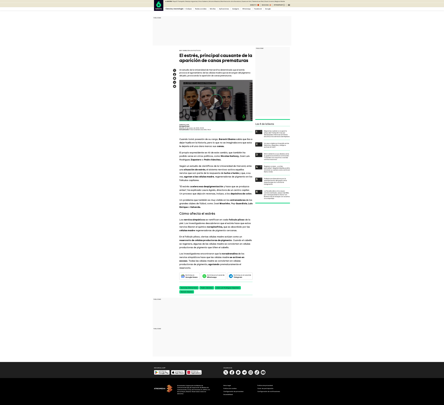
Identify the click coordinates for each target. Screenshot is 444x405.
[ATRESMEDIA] (164, 390)
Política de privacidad (265, 385)
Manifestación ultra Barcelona (231, 1)
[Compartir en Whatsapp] (175, 79)
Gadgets (235, 9)
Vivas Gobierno (203, 1)
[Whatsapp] (238, 374)
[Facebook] (232, 374)
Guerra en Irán (246, 1)
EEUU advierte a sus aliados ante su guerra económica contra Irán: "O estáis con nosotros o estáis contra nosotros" (276, 156)
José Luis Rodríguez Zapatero (227, 288)
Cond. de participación (265, 388)
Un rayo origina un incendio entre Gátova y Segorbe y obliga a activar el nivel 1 (276, 145)
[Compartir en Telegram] (175, 83)
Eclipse (189, 9)
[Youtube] (263, 374)
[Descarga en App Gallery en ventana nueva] (194, 374)
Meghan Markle (280, 1)
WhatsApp (246, 9)
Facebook (258, 9)
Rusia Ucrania (269, 1)
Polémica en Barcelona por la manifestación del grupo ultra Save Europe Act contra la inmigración (275, 181)
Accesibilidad (228, 394)
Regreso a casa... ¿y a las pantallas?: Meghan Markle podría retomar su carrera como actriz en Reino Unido (277, 169)
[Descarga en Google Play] (162, 374)
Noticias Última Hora (189, 288)
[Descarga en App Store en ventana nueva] (178, 374)
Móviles (213, 9)
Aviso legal (227, 385)
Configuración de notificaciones (268, 391)
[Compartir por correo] (175, 87)
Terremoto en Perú (258, 1)
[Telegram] (244, 374)
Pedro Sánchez (207, 288)
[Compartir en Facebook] (175, 75)
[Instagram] (250, 374)
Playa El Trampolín (178, 1)
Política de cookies (230, 388)
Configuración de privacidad (233, 391)
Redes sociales (201, 9)
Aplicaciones (224, 9)
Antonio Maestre (214, 1)
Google (268, 9)
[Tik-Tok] (256, 374)
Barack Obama (187, 292)
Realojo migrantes (191, 1)
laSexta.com (184, 125)
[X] (175, 71)
